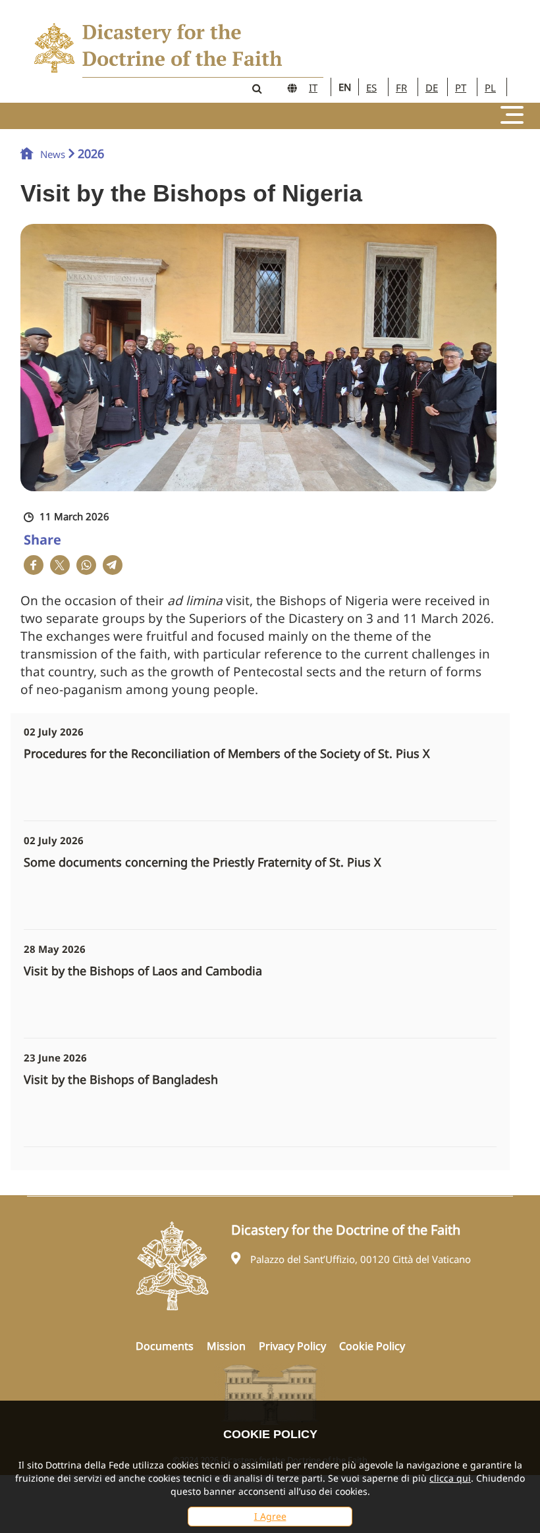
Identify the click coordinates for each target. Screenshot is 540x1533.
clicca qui (450, 1478)
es (371, 87)
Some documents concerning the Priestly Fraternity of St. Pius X (202, 862)
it (313, 87)
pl (490, 87)
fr (401, 87)
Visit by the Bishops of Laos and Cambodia (143, 971)
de (431, 87)
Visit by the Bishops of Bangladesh (121, 1079)
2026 (91, 153)
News (52, 154)
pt (460, 87)
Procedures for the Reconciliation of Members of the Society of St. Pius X (227, 753)
